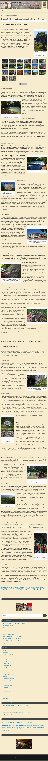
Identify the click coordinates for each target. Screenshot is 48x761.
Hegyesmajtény (41, 725)
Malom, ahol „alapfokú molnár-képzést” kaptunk (12, 640)
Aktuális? (6, 663)
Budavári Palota (11, 725)
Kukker (4, 661)
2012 (5, 722)
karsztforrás (26, 588)
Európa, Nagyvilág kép (8, 691)
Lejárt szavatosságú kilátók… (9, 632)
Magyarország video (8, 680)
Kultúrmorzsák (7, 685)
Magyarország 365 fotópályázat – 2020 (10, 643)
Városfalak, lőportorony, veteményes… (10, 627)
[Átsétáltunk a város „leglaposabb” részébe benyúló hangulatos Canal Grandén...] (42, 66)
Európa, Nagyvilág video (9, 678)
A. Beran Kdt (6, 585)
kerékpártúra (12, 727)
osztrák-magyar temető (15, 589)
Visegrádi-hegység (31, 728)
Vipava (15, 591)
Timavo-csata (42, 589)
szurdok (9, 728)
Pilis (31, 727)
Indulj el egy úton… (17, 757)
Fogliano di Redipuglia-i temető (21, 587)
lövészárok (33, 588)
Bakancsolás (13, 21)
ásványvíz (7, 730)
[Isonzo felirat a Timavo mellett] (35, 61)
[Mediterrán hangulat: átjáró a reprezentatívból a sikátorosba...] (12, 72)
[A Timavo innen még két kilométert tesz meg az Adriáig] (20, 66)
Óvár (44, 728)
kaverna (29, 588)
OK (44, 615)
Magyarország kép (7, 693)
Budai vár (40, 722)
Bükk (17, 725)
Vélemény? (43, 21)
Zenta (39, 728)
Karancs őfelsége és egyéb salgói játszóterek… (12, 636)
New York (24, 727)
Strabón (35, 589)
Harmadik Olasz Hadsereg (39, 587)
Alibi (3, 650)
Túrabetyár (5, 698)
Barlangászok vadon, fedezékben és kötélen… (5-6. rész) (22, 19)
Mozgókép (5, 676)
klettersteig (20, 727)
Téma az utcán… (6, 683)
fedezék (14, 587)
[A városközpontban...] (5, 72)
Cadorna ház (20, 585)
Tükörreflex (5, 689)
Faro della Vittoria (10, 587)
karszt (5, 727)
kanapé (22, 588)
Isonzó (8, 588)
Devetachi (36, 585)
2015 (17, 722)
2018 (23, 722)
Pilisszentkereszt (35, 727)
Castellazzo (30, 585)
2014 (13, 722)
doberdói (4, 587)
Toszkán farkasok (4, 591)
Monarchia (43, 588)
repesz (25, 589)
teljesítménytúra (20, 728)
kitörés (17, 727)
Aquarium (10, 585)
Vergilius (11, 591)
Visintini (17, 591)
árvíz (5, 730)
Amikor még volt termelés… (8, 625)
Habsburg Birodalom (31, 587)
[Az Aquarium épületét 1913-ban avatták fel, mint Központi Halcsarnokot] (27, 72)
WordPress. (32, 757)
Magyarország (7, 656)
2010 (2, 722)
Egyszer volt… (7, 665)
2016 (20, 722)
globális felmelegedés (36, 725)
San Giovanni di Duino (30, 589)
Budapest (4, 725)
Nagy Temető (3, 589)
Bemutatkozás (9, 707)
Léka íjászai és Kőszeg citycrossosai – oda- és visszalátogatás (15, 629)
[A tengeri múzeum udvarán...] (42, 72)
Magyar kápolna (38, 588)
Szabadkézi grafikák (8, 669)
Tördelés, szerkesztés (8, 674)
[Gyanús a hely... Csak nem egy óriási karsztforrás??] (42, 61)
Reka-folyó (21, 589)
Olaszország (8, 589)
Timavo (38, 589)
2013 (9, 722)
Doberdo (40, 585)
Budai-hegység (34, 722)
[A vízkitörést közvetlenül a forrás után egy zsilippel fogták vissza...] (12, 66)
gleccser (30, 725)
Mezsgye (6, 659)
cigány (33, 585)
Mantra (27, 757)
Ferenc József (26, 725)
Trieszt (9, 591)
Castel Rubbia (24, 585)
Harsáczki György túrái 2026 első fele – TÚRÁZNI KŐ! (14, 623)
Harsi (4, 21)
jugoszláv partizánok (16, 588)
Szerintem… (6, 687)
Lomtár (4, 667)
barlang (29, 722)
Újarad (3, 730)
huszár (3, 727)
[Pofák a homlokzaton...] (12, 78)
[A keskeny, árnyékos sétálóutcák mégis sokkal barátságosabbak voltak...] (20, 72)
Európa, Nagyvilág (19, 21)
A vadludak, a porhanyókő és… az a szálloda (12, 638)
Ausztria (26, 722)
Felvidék (21, 725)
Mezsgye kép (6, 696)
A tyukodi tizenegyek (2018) (8, 634)
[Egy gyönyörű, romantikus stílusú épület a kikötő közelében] (5, 78)
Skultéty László (41, 727)
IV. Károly (11, 588)
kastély (8, 727)
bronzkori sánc (14, 585)
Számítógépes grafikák (8, 672)
